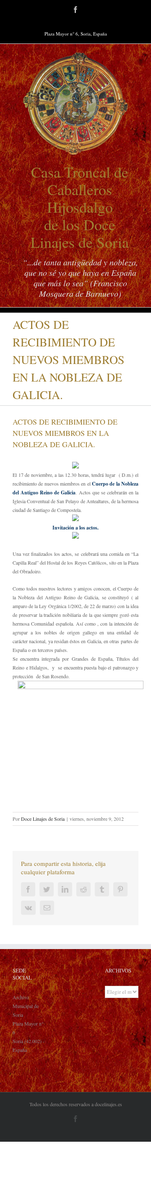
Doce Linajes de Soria (43, 818)
